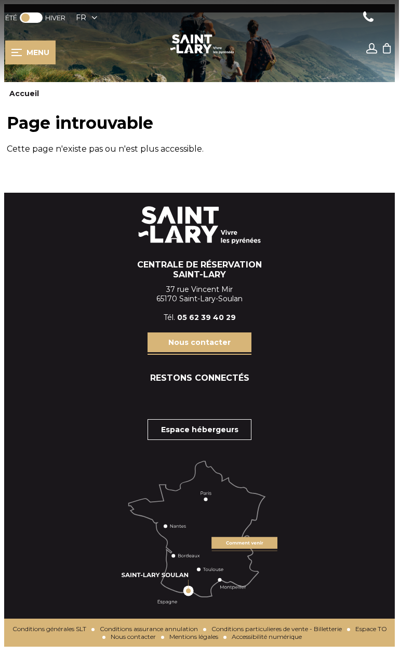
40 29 (224, 317)
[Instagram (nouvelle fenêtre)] (199, 398)
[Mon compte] (372, 49)
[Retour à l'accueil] (202, 53)
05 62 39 (195, 317)
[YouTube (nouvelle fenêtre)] (225, 398)
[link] (31, 17)
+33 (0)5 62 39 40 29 (368, 17)
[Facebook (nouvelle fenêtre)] (173, 398)
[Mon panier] (387, 58)
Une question (389, 17)
